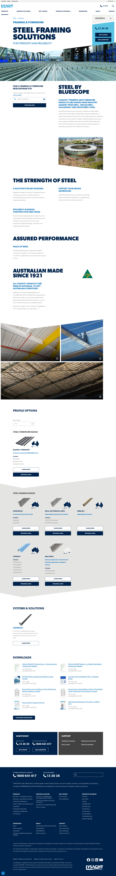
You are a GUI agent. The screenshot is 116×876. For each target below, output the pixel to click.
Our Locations (64, 833)
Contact (112, 11)
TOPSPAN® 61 (17, 567)
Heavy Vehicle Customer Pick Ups (33, 703)
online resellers (17, 95)
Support (84, 796)
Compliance (86, 811)
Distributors (14, 1)
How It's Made (40, 807)
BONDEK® (16, 459)
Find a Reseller (63, 799)
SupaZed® (16, 520)
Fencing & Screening (20, 801)
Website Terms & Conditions (22, 859)
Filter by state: (16, 420)
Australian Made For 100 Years (46, 826)
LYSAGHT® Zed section (51, 520)
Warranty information (87, 744)
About (98, 11)
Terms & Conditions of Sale (43, 859)
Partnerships (40, 831)
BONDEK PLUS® (17, 461)
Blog (14, 826)
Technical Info (30, 474)
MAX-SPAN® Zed (50, 571)
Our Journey (40, 828)
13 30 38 (102, 28)
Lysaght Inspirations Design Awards (22, 834)
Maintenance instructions (88, 741)
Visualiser (16, 831)
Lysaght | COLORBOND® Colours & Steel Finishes (44, 797)
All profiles (86, 809)
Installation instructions (68, 741)
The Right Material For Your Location (45, 801)
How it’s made (66, 744)
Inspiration (83, 11)
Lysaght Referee (87, 819)
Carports (16, 806)
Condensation (87, 816)
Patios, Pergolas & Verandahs (23, 804)
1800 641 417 (43, 744)
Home (14, 18)
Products (4, 11)
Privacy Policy (59, 859)
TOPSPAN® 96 (17, 570)
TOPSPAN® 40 (17, 565)
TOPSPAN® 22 (17, 562)
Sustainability (86, 814)
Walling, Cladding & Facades (23, 799)
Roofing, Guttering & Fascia (22, 796)
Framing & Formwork (20, 811)
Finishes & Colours (23, 11)
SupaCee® (16, 523)
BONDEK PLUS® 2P (18, 464)
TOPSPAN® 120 (17, 572)
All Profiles (16, 814)
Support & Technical (63, 11)
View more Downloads (24, 717)
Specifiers (3, 1)
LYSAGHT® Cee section (51, 523)
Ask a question (40, 750)
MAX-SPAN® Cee (50, 573)
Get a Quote (43, 11)
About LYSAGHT (41, 833)
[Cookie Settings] (3, 873)
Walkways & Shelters (19, 809)
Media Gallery (17, 828)
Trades (8, 1)
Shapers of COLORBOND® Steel (46, 805)
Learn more (30, 469)
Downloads (86, 806)
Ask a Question (103, 39)
